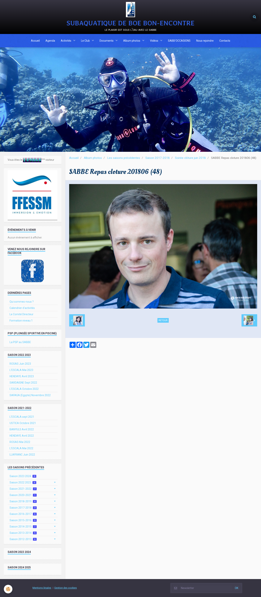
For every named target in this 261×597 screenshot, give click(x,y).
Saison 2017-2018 (157, 158)
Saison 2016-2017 (22, 513)
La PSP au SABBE (20, 342)
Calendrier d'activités (22, 307)
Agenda (50, 40)
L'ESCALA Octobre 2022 (24, 388)
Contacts (224, 40)
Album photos (132, 40)
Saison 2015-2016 (22, 520)
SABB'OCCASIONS (179, 40)
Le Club (85, 40)
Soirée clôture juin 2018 (190, 158)
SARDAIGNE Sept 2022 (23, 382)
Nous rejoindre (205, 40)
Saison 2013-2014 (22, 532)
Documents (107, 40)
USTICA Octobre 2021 (23, 423)
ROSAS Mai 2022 (20, 442)
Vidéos (154, 40)
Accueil (35, 40)
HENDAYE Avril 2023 (22, 376)
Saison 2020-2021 (22, 495)
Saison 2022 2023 (22, 482)
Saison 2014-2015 (22, 526)
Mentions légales (41, 587)
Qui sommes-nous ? (22, 301)
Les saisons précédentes (123, 158)
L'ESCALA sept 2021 (22, 416)
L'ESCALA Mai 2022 (21, 448)
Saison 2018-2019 (22, 501)
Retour (163, 320)
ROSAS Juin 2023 (20, 363)
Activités (66, 40)
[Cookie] (8, 589)
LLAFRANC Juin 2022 (22, 454)
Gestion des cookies (65, 587)
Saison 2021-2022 (22, 488)
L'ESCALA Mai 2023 (21, 370)
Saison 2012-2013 (22, 539)
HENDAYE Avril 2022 (22, 435)
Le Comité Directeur (21, 314)
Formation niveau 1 (21, 320)
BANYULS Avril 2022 (22, 429)
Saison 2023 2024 (22, 476)
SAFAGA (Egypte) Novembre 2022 (30, 395)
